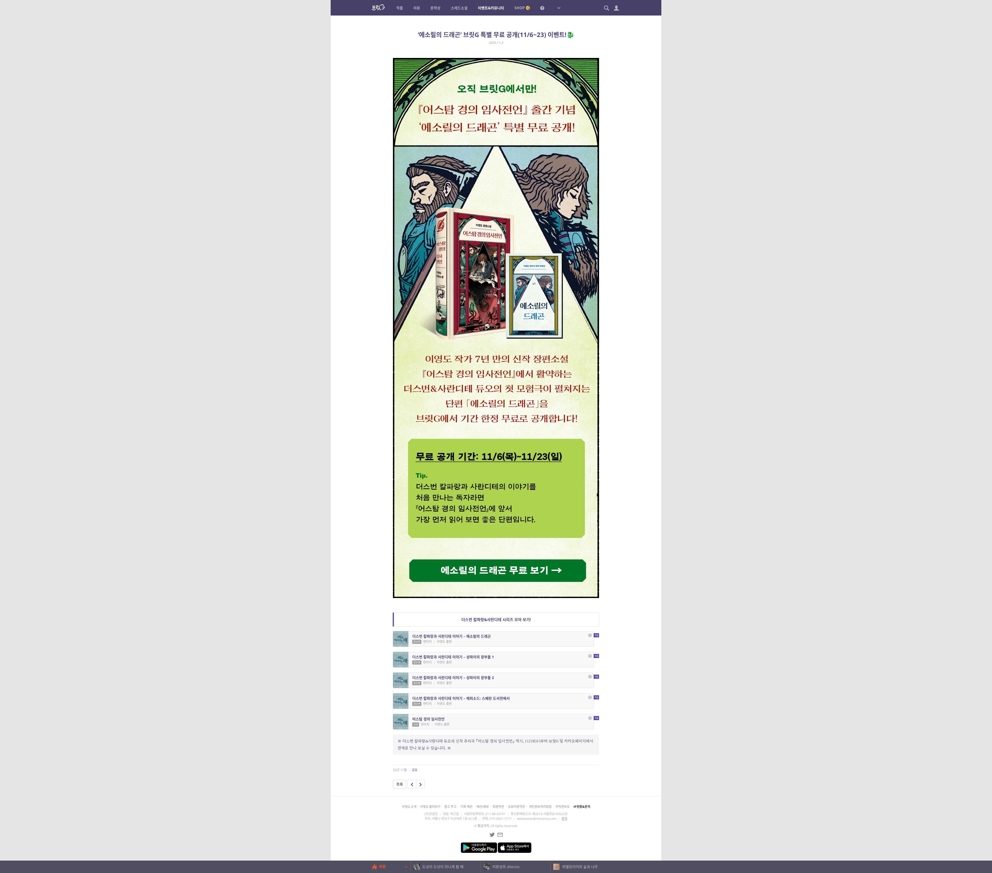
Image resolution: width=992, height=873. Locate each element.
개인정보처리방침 (540, 806)
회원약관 (498, 806)
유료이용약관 (516, 806)
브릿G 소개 (409, 806)
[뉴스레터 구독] (500, 834)
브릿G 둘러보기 (430, 806)
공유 (414, 770)
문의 (564, 818)
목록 (399, 784)
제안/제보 (482, 806)
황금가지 (483, 826)
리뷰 (382, 866)
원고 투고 (450, 806)
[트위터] (492, 834)
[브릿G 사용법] (542, 8)
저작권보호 (562, 806)
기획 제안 (466, 806)
